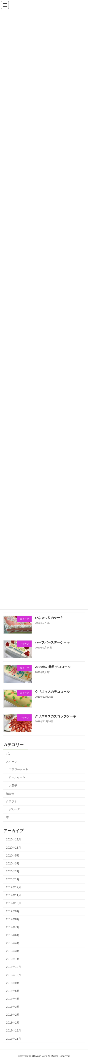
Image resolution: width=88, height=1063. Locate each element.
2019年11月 (13, 895)
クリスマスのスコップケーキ (55, 716)
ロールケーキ (17, 777)
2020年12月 (13, 839)
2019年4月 (12, 943)
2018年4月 (12, 998)
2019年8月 (12, 919)
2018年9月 (12, 983)
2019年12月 (13, 887)
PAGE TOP (81, 1026)
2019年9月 (12, 911)
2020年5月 (12, 855)
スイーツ (11, 761)
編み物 (10, 793)
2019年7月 (12, 927)
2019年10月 (13, 903)
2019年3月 (12, 951)
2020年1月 (12, 879)
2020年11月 (13, 847)
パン (9, 753)
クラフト (11, 801)
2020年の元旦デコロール (53, 667)
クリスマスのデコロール (52, 691)
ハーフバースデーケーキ (52, 642)
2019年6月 (12, 935)
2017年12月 (13, 1030)
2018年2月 (12, 1014)
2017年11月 (13, 1038)
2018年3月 (12, 1006)
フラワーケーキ (18, 769)
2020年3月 (12, 863)
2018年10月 (13, 974)
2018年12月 (13, 966)
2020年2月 (12, 871)
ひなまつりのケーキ (49, 617)
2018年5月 (12, 991)
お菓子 (13, 785)
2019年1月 (12, 959)
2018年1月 (12, 1022)
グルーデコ (16, 809)
